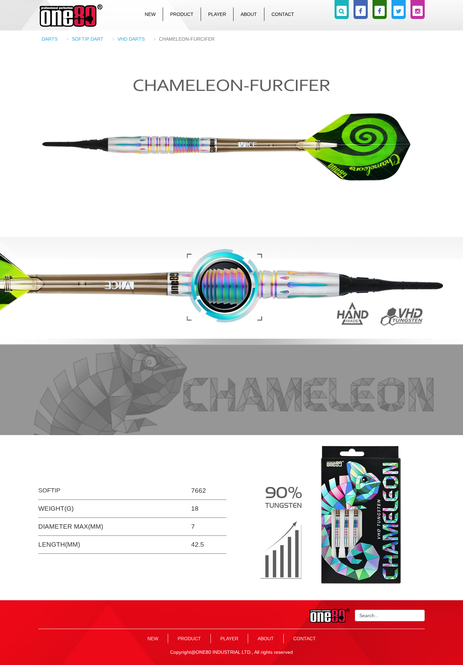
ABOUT (249, 14)
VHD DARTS (131, 39)
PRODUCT (182, 14)
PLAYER (217, 14)
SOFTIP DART (87, 39)
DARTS (50, 39)
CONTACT (282, 14)
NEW (150, 14)
